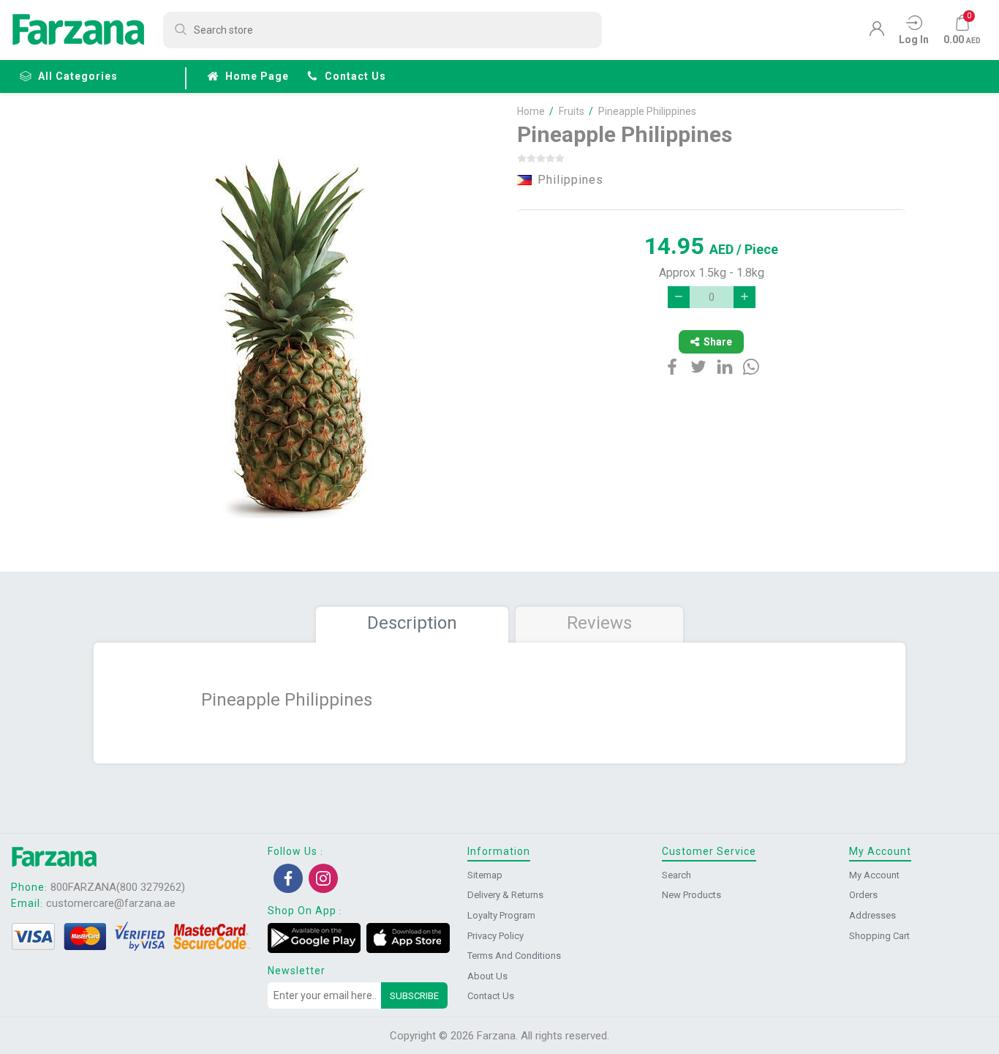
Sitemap (484, 875)
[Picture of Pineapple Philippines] (297, 335)
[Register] (877, 32)
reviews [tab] (599, 623)
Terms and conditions (514, 955)
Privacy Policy (495, 935)
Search (676, 875)
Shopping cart (879, 935)
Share (718, 342)
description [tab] (412, 623)
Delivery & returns (505, 894)
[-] (679, 297)
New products (691, 894)
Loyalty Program (501, 915)
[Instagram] (323, 878)
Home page (257, 76)
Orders (863, 894)
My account (874, 875)
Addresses (872, 915)
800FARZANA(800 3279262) (117, 887)
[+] (744, 297)
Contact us (355, 76)
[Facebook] (288, 878)
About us (487, 976)
